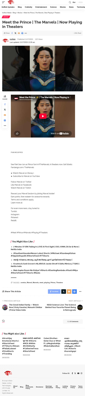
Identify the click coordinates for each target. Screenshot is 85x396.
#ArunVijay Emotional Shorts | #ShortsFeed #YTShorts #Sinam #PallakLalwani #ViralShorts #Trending (10, 346)
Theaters (59, 282)
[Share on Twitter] (15, 33)
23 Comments (74, 321)
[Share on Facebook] (12, 33)
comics (23, 282)
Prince (53, 282)
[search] (69, 2)
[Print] (22, 33)
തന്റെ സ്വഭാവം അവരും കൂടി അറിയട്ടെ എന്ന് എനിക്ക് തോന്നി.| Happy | (42, 260)
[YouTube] (78, 373)
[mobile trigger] (4, 2)
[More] (25, 33)
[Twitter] (75, 373)
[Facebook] (72, 373)
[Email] (18, 33)
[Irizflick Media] (11, 2)
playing (47, 282)
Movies (6, 16)
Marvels (36, 282)
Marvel (29, 282)
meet (41, 282)
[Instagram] (81, 373)
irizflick (12, 39)
